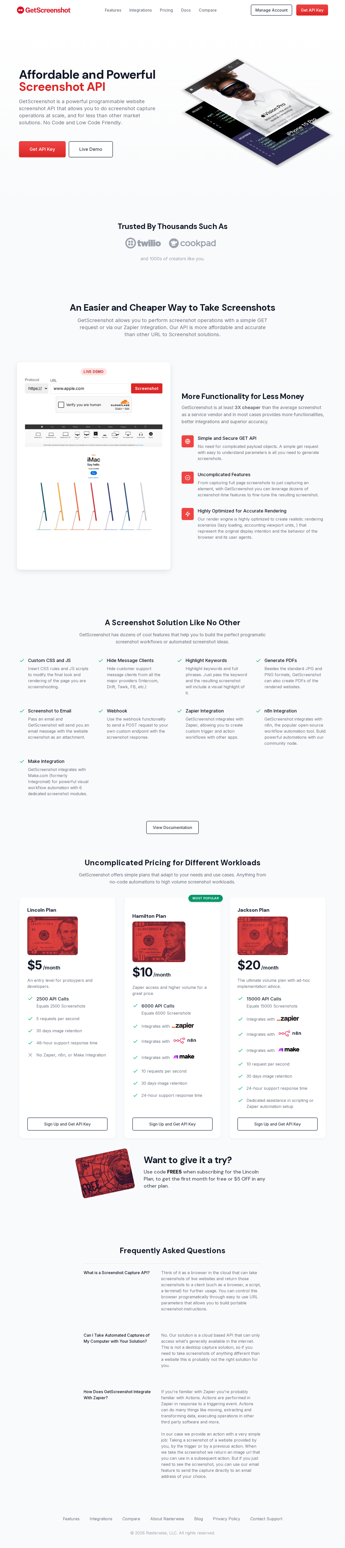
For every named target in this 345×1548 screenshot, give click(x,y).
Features (113, 10)
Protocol (32, 380)
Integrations (140, 10)
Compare (208, 10)
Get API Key (312, 10)
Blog (198, 1518)
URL (53, 380)
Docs (186, 10)
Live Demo (90, 149)
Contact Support (266, 1518)
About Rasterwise (167, 1518)
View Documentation (172, 827)
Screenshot (146, 388)
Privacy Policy (226, 1518)
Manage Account (271, 10)
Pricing (166, 10)
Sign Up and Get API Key (67, 1124)
